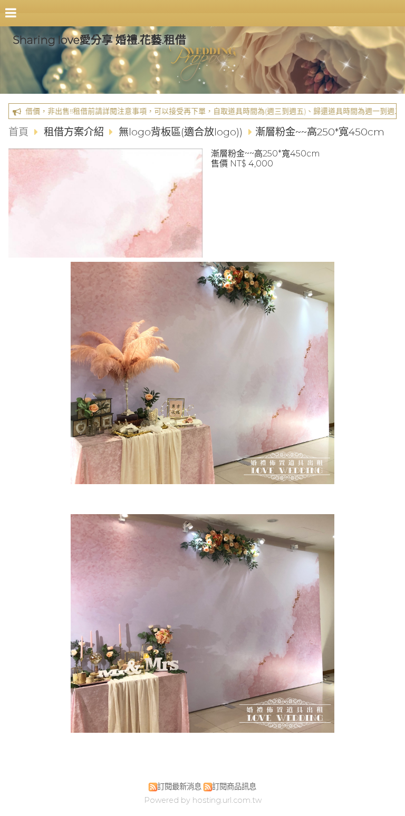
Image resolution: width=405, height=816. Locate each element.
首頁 (18, 131)
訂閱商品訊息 (234, 786)
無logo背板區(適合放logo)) (181, 131)
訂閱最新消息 (179, 786)
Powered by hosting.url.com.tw (203, 800)
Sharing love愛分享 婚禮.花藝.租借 (99, 40)
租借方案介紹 (75, 131)
